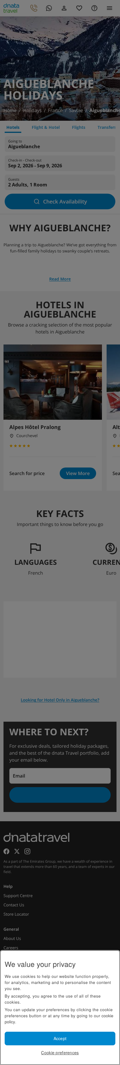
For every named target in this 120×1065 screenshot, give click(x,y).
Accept (60, 1038)
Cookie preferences (60, 1052)
